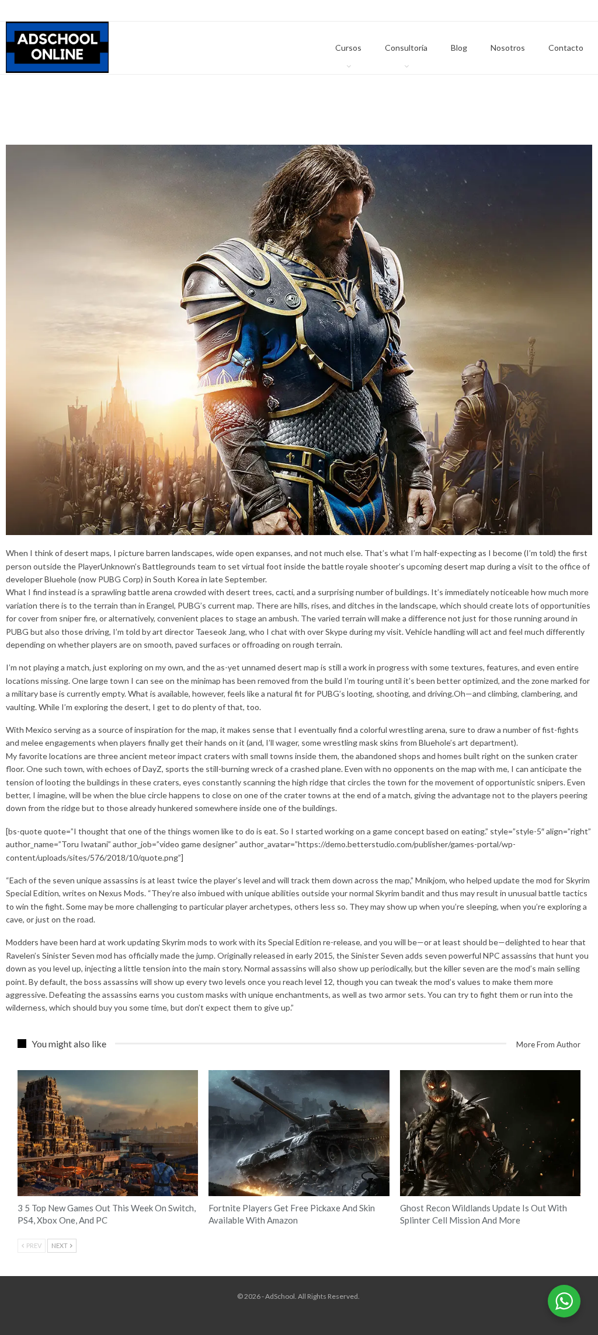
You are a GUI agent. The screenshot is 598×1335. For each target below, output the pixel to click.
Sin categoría (22, 1071)
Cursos (348, 48)
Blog (459, 48)
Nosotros (508, 48)
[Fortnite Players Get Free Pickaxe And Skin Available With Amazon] (298, 1133)
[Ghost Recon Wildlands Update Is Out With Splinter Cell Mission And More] (490, 1133)
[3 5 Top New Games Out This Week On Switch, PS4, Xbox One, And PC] (108, 1133)
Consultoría (406, 48)
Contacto (565, 48)
